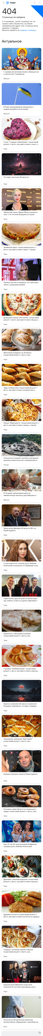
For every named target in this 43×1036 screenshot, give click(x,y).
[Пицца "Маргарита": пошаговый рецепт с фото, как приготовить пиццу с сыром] (21, 415)
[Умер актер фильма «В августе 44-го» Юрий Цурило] (21, 520)
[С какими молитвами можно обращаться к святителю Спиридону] (21, 64)
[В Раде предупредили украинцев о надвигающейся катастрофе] (21, 99)
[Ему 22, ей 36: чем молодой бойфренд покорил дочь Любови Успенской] (21, 836)
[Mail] (7, 2)
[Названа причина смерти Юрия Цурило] (21, 766)
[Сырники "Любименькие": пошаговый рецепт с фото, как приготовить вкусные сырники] (21, 661)
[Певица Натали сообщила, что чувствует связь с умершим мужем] (21, 275)
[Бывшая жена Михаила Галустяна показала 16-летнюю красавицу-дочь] (21, 977)
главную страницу (28, 30)
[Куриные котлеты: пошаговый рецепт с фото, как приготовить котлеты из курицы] (21, 907)
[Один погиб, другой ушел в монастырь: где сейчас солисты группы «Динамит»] (21, 591)
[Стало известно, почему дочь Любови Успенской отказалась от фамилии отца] (21, 556)
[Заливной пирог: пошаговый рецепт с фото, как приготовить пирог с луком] (21, 240)
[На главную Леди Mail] (12, 2)
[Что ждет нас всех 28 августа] (21, 169)
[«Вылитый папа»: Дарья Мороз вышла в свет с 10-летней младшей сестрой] (21, 204)
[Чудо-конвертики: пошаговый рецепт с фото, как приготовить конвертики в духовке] (21, 380)
